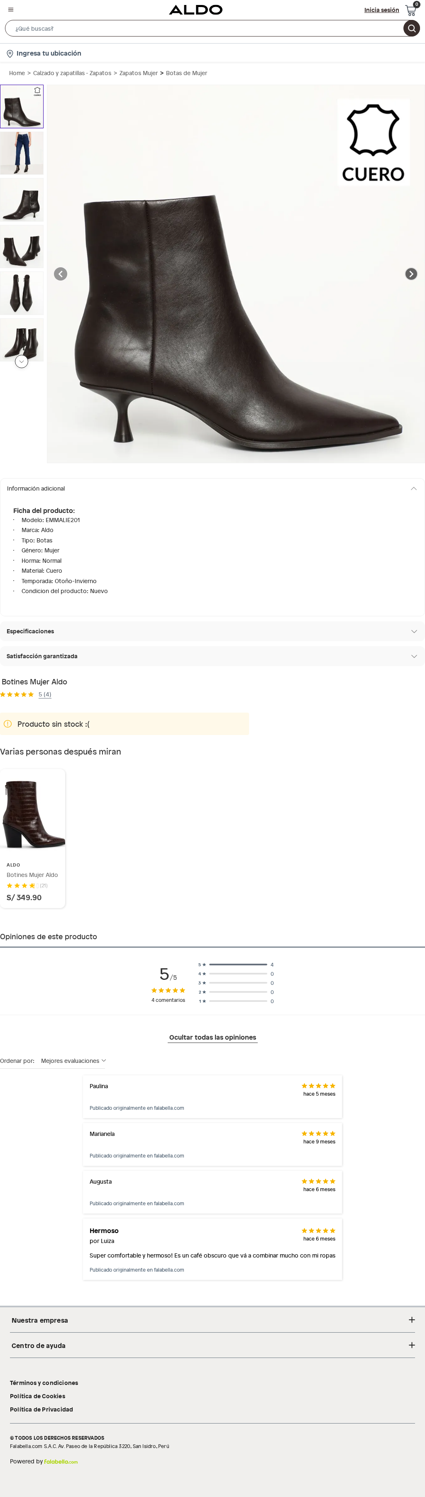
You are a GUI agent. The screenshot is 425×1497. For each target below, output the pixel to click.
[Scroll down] (21, 361)
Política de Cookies (37, 1396)
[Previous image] (60, 274)
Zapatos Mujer (139, 73)
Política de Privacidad (41, 1409)
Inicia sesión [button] (381, 9)
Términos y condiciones (44, 1382)
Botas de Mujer (186, 73)
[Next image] (411, 274)
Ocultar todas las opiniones (212, 1037)
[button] (212, 30)
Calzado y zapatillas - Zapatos (72, 73)
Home (17, 73)
